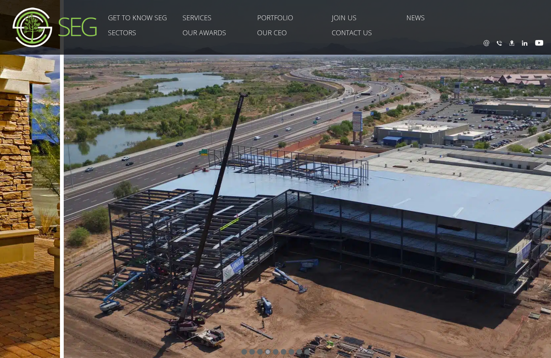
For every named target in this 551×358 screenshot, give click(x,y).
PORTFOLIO (275, 17)
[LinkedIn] (524, 43)
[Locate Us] (511, 43)
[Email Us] (486, 43)
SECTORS (122, 32)
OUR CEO (272, 32)
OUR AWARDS (204, 32)
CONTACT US (352, 32)
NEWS (415, 17)
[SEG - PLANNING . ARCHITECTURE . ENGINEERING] (48, 27)
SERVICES (197, 17)
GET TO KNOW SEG (137, 17)
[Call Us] (499, 43)
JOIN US (344, 17)
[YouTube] (539, 43)
